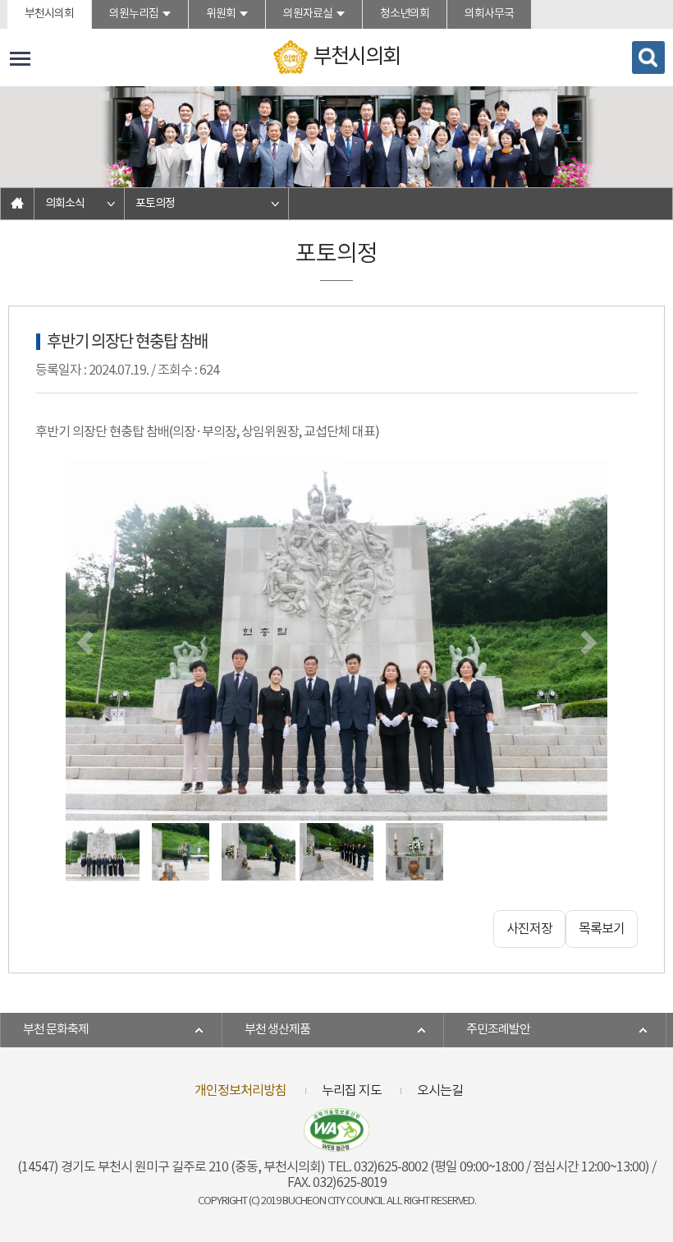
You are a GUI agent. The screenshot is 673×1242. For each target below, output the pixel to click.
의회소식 (65, 203)
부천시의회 (49, 14)
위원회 (221, 14)
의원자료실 (307, 14)
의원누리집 (133, 14)
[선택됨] (103, 852)
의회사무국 (489, 14)
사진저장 (529, 929)
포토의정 (155, 203)
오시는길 (440, 1090)
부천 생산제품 (277, 1030)
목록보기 (602, 929)
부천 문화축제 (56, 1030)
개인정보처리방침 (240, 1090)
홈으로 (17, 203)
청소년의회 (404, 14)
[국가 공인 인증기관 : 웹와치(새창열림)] (336, 1129)
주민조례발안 (498, 1030)
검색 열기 (648, 57)
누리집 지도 (352, 1090)
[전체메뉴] (20, 58)
